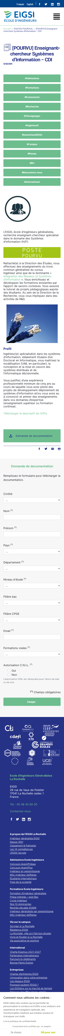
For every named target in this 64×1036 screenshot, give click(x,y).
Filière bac (10, 596)
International (17, 947)
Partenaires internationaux (24, 955)
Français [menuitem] (20, 4)
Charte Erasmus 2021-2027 (25, 951)
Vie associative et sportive (24, 940)
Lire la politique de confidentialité (19, 1021)
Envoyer (31, 701)
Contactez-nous (20, 811)
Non (14, 674)
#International (32, 181)
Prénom (10, 528)
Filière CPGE (11, 613)
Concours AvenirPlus (21, 867)
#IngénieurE (32, 125)
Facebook (39, 448)
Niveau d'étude (14, 579)
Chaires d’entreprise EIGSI (24, 973)
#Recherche (32, 106)
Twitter (45, 448)
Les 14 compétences (21, 849)
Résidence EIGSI (19, 929)
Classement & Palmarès (23, 845)
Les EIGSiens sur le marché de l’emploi (31, 988)
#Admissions (32, 78)
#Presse (32, 153)
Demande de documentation (34, 436)
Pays (8, 545)
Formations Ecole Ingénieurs (26, 889)
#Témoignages (32, 116)
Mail (52, 448)
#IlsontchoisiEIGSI (32, 134)
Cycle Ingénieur (18, 900)
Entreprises (17, 969)
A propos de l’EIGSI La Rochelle (28, 834)
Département (13, 562)
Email (8, 631)
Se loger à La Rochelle (22, 926)
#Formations (32, 87)
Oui (14, 670)
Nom (8, 511)
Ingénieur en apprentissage (25, 871)
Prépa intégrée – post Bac (24, 896)
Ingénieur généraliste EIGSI (25, 838)
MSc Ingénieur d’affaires (23, 874)
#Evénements (32, 97)
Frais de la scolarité (20, 882)
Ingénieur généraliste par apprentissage (31, 911)
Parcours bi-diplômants (23, 959)
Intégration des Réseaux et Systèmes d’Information (27, 277)
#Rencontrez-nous (32, 172)
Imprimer (59, 448)
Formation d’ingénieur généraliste (28, 893)
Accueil (7, 28)
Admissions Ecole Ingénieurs (27, 859)
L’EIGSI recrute (18, 852)
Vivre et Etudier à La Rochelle (26, 936)
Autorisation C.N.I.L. (17, 665)
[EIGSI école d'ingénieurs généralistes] (32, 16)
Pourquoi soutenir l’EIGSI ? (24, 984)
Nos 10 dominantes (20, 904)
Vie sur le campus (20, 921)
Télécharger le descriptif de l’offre (25, 413)
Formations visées (16, 648)
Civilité (7, 494)
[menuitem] (20, 4)
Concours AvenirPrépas (23, 864)
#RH (32, 163)
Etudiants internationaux (23, 878)
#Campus (32, 144)
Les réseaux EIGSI (20, 981)
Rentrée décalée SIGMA (23, 907)
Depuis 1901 (16, 841)
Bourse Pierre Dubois (21, 962)
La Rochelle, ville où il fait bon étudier (30, 933)
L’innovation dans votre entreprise (28, 977)
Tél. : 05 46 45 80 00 (23, 804)
